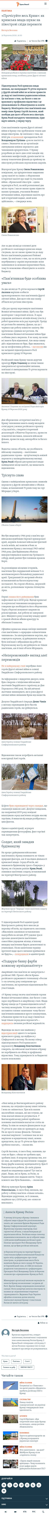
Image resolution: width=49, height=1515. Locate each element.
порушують (7, 1023)
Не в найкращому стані (13, 666)
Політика (7, 11)
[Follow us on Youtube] (15, 1485)
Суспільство (25, 1400)
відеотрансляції (9, 1033)
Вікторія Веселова (9, 30)
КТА (24, 1512)
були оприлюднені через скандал (26, 806)
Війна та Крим (26, 1383)
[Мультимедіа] (15, 1512)
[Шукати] (43, 1512)
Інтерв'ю (23, 1416)
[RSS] (33, 1485)
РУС (34, 1512)
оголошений (17, 137)
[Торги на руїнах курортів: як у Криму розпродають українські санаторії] (10, 1435)
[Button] (20, 41)
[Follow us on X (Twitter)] (9, 1485)
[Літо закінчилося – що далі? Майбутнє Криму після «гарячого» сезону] (10, 1449)
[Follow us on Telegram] (21, 1485)
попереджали (22, 954)
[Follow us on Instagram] (27, 1485)
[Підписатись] (4, 1491)
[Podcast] (38, 1485)
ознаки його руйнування (21, 597)
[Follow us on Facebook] (4, 1485)
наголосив (38, 347)
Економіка (24, 1433)
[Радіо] (6, 1512)
